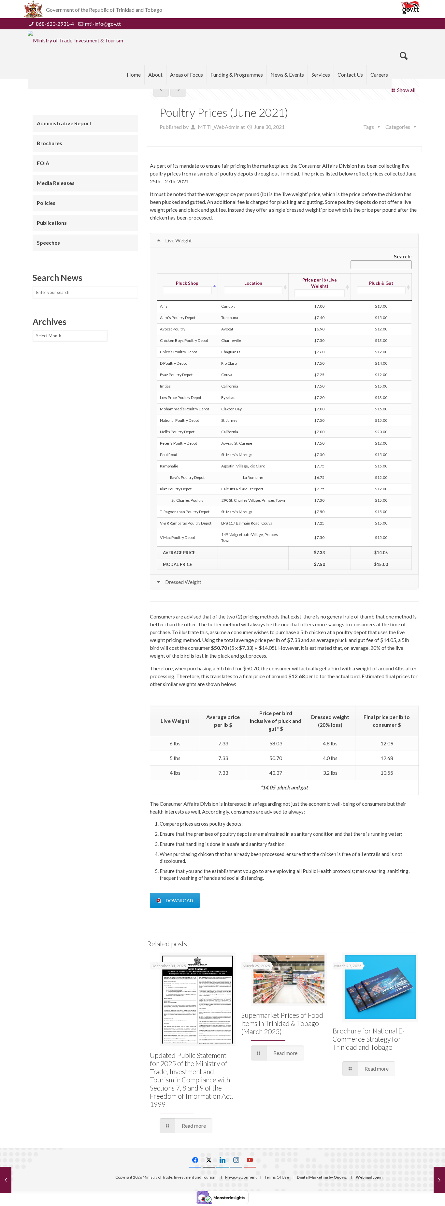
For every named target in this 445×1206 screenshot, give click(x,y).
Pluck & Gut (381, 283)
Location (253, 283)
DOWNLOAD (179, 900)
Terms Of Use (277, 1177)
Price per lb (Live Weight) (319, 283)
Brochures (49, 143)
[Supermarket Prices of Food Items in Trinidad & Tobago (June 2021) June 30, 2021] (439, 1180)
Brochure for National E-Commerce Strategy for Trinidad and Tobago (369, 1039)
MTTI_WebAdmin (218, 127)
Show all (406, 90)
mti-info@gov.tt (103, 24)
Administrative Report (64, 123)
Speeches (48, 242)
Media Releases (56, 183)
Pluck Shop (187, 283)
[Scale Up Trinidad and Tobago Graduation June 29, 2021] (5, 1180)
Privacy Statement (241, 1177)
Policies (46, 203)
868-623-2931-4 (55, 24)
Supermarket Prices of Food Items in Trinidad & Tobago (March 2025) (282, 1023)
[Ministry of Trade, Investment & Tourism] (75, 40)
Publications (52, 223)
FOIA (43, 163)
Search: (403, 256)
